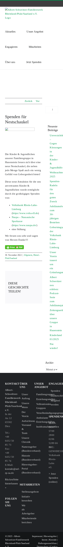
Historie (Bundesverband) (25, 457)
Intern (44, 539)
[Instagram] (11, 511)
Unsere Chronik (25, 440)
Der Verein (25, 414)
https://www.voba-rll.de (25, 213)
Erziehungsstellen (40, 399)
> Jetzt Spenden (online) (53, 477)
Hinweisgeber (50, 536)
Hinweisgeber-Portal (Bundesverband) (25, 468)
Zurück (28, 101)
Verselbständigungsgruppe (40, 413)
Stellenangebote (25, 491)
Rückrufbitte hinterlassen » (12, 483)
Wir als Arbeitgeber (25, 509)
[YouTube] (6, 517)
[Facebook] (6, 511)
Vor (38, 101)
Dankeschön (54, 395)
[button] (50, 61)
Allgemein (28, 255)
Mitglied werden (54, 402)
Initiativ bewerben (25, 498)
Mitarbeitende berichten (25, 520)
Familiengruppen (40, 394)
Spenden (54, 390)
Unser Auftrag (25, 396)
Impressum (37, 536)
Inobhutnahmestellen (40, 426)
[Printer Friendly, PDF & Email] (14, 247)
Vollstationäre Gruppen (40, 406)
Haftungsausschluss (47, 543)
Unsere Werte (25, 405)
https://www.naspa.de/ (24, 225)
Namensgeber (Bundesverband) (25, 448)
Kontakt (53, 539)
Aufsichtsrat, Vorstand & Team (25, 427)
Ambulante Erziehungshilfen (40, 419)
